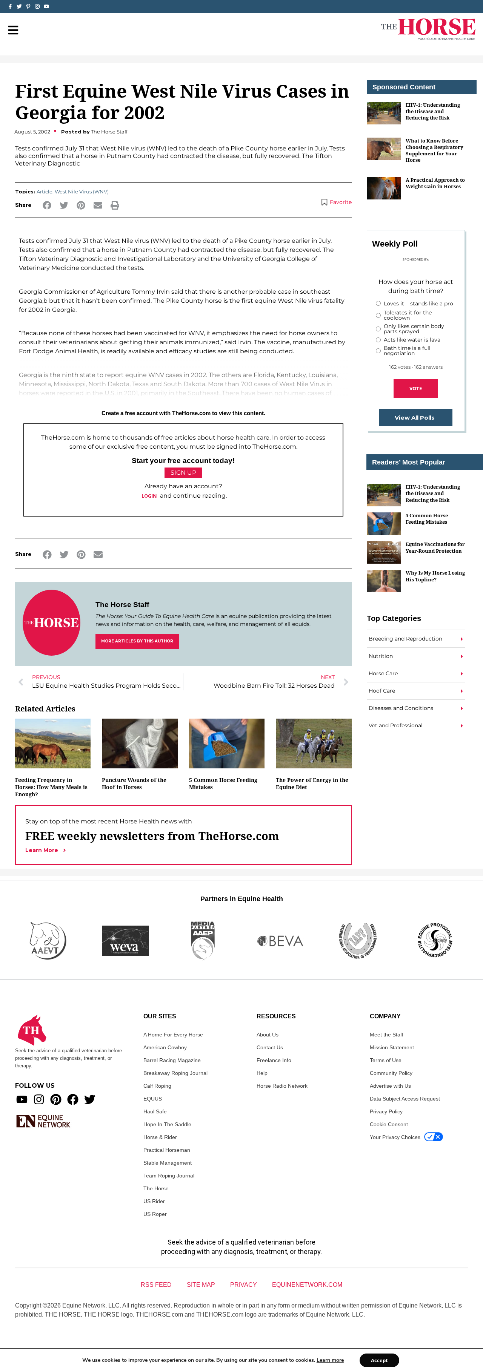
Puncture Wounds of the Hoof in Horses (134, 783)
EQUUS (152, 1099)
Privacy (243, 1285)
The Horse (156, 1188)
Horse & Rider (160, 1137)
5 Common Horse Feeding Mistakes (427, 518)
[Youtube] (22, 1099)
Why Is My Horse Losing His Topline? (435, 576)
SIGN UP (183, 472)
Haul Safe (155, 1111)
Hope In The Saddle (167, 1124)
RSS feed (156, 1285)
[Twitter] (19, 6)
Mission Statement (392, 1047)
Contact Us (270, 1047)
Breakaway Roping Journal (175, 1073)
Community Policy (391, 1073)
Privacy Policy (386, 1111)
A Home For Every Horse (173, 1035)
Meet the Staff (386, 1035)
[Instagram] (37, 6)
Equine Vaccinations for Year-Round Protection (435, 547)
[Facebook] (72, 1099)
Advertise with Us (390, 1086)
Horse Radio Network (282, 1086)
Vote (415, 388)
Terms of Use (385, 1060)
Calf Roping (157, 1086)
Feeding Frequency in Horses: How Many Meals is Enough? (51, 787)
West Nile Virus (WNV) (82, 192)
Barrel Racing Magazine (172, 1060)
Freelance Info (274, 1060)
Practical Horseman (166, 1150)
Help (262, 1073)
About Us (267, 1035)
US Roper (155, 1214)
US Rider (154, 1201)
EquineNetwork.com (307, 1285)
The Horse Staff (122, 605)
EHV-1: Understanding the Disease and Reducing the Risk (433, 111)
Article (44, 192)
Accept (379, 1360)
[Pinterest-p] (28, 6)
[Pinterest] (56, 1099)
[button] (46, 205)
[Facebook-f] (10, 6)
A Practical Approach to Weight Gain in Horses (435, 183)
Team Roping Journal (168, 1176)
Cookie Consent (389, 1124)
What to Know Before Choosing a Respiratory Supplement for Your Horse (434, 150)
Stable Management (167, 1163)
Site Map (201, 1285)
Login (149, 495)
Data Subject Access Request (405, 1099)
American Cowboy (165, 1047)
